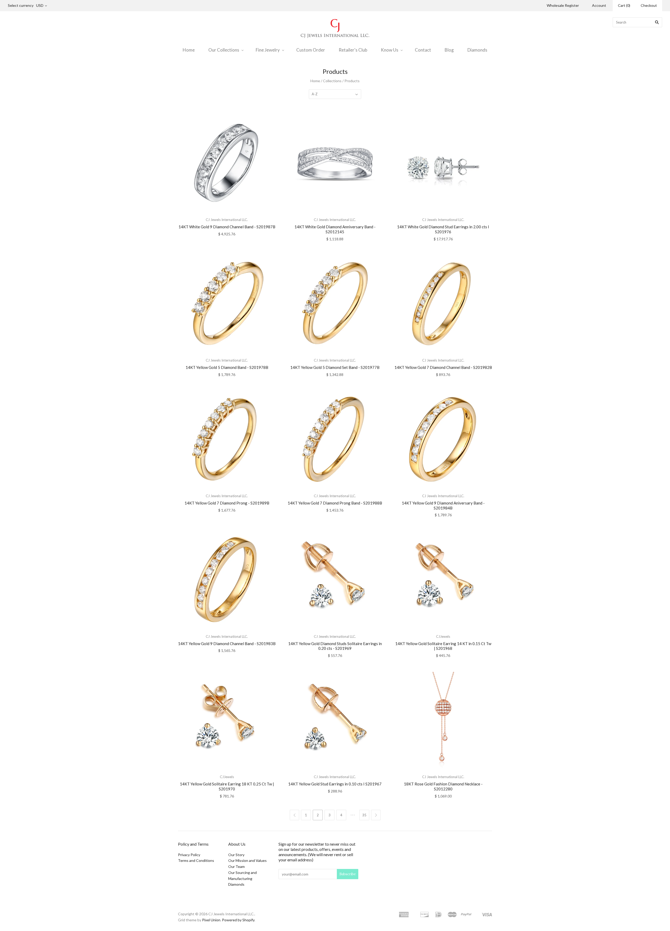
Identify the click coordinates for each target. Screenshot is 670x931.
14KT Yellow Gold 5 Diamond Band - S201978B (227, 367)
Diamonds (477, 50)
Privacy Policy (189, 854)
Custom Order (310, 50)
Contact (423, 50)
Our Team (236, 866)
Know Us (389, 50)
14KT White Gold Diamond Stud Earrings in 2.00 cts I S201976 (443, 229)
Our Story (236, 854)
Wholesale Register (563, 5)
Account (599, 5)
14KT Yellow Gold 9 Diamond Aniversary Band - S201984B (443, 505)
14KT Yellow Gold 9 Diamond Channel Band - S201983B (227, 643)
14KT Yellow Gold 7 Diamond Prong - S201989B (227, 503)
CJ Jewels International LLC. (227, 220)
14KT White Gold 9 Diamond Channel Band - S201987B (226, 226)
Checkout (649, 5)
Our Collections (223, 50)
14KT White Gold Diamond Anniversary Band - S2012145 (335, 229)
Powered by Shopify (238, 920)
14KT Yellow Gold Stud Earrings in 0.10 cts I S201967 (335, 784)
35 (364, 815)
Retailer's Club (353, 50)
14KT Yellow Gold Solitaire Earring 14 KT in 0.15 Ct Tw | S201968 (443, 646)
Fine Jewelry (268, 50)
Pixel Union (211, 920)
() (624, 5)
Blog (449, 50)
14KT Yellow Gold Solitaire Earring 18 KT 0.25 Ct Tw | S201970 (227, 786)
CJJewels (443, 636)
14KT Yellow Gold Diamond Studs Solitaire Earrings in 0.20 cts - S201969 (335, 646)
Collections (332, 81)
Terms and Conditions (196, 860)
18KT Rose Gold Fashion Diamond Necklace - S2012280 (443, 786)
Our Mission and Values (247, 860)
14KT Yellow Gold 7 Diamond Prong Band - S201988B (335, 503)
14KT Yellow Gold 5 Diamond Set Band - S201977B (334, 367)
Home (189, 50)
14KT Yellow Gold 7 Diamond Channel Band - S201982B (443, 367)
